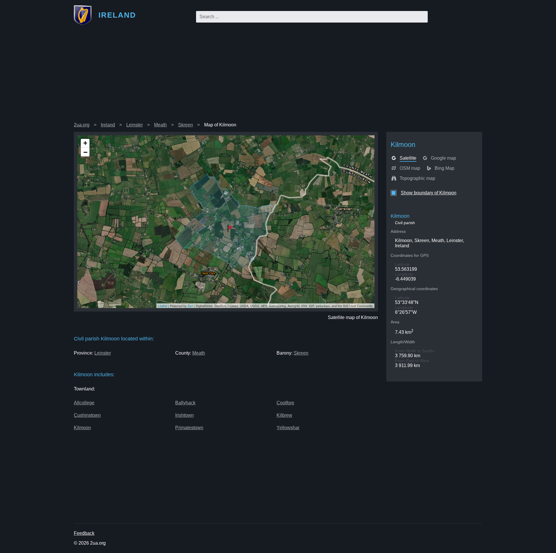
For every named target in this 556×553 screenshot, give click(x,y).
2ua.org (81, 124)
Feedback (84, 533)
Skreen (185, 124)
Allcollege (84, 402)
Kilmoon (82, 427)
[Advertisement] (278, 76)
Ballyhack (185, 402)
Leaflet (162, 305)
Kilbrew (284, 415)
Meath (160, 124)
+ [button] (85, 143)
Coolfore (285, 402)
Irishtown (184, 415)
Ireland (108, 124)
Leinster (134, 124)
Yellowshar (288, 427)
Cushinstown (87, 415)
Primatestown (189, 427)
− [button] (85, 152)
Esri (190, 305)
